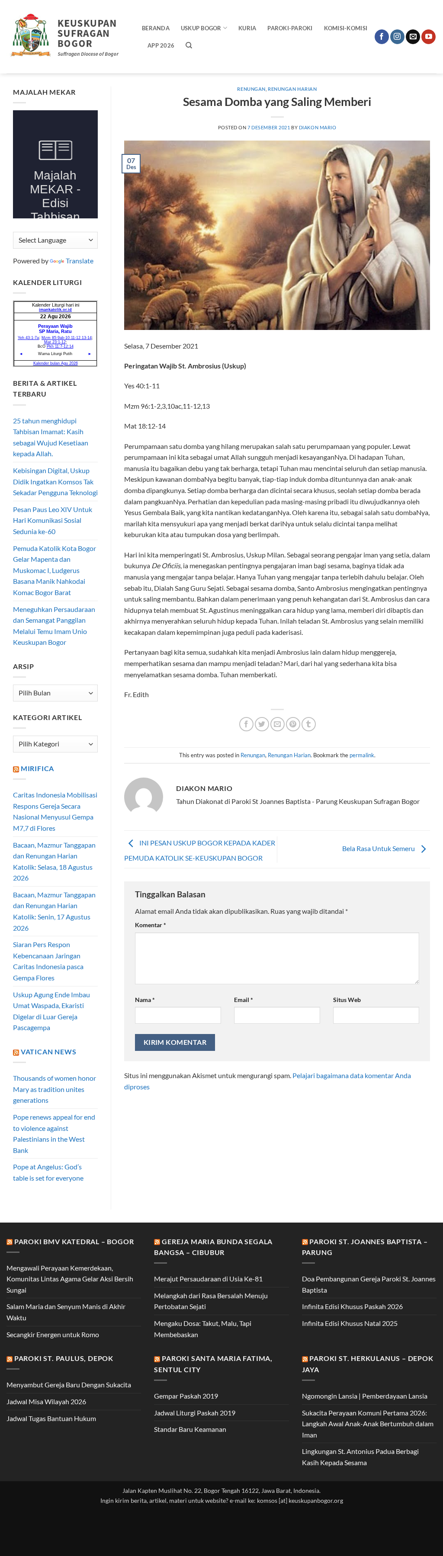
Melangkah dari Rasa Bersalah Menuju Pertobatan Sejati (211, 1301)
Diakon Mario (318, 127)
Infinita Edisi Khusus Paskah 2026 (352, 1306)
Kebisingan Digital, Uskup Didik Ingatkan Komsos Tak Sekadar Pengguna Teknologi (55, 481)
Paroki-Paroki (289, 28)
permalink (362, 755)
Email (243, 999)
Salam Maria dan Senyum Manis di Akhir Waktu (65, 1312)
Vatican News (49, 1051)
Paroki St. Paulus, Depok (63, 1358)
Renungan (251, 89)
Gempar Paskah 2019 (186, 1396)
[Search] (189, 45)
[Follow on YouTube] (428, 36)
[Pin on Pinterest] (293, 724)
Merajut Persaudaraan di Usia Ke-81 (208, 1278)
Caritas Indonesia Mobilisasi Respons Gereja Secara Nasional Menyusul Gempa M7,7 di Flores (55, 811)
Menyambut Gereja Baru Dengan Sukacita (68, 1384)
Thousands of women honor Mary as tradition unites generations (54, 1089)
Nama (145, 999)
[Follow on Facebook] (382, 36)
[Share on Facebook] (246, 724)
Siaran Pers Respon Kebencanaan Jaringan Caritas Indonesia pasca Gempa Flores (48, 961)
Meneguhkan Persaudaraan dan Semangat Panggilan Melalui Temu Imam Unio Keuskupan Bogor (54, 626)
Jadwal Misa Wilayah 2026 (46, 1401)
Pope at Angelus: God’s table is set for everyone (48, 1172)
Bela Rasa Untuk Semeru (379, 848)
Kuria (247, 28)
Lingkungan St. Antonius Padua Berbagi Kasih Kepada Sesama (360, 1456)
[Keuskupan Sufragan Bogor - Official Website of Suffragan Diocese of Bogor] (67, 36)
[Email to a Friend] (277, 724)
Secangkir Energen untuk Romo (52, 1334)
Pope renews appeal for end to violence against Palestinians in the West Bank (54, 1133)
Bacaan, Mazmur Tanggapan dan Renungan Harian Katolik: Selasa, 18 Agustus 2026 (54, 861)
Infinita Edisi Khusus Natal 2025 (350, 1323)
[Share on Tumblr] (309, 724)
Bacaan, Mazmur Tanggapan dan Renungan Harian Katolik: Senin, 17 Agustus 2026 (54, 911)
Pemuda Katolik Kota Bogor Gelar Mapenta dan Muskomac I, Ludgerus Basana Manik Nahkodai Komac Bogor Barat (54, 570)
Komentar (150, 924)
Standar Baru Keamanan (190, 1429)
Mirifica (37, 768)
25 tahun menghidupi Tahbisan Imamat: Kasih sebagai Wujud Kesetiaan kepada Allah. (50, 437)
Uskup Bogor (201, 28)
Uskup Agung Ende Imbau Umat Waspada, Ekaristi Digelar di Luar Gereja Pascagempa (51, 1011)
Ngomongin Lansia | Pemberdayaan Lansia (364, 1396)
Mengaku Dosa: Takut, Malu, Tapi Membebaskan (202, 1328)
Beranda (156, 28)
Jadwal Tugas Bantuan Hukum (51, 1418)
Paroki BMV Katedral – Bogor (74, 1241)
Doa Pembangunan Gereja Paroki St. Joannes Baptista (369, 1284)
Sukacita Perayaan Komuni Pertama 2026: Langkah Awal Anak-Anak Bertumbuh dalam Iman (367, 1424)
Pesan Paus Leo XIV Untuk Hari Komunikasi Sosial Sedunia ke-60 (52, 520)
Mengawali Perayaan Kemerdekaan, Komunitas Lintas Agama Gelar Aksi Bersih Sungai (69, 1279)
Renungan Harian (292, 89)
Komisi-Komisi (345, 28)
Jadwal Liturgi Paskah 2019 (194, 1413)
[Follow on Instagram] (397, 36)
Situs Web (347, 999)
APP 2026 (161, 45)
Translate (79, 260)
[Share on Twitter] (262, 724)
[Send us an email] (413, 36)
